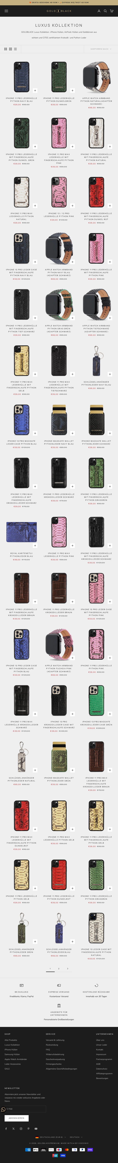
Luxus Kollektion (12, 1044)
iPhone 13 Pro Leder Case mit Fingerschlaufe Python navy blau (21, 273)
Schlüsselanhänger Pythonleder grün (21, 950)
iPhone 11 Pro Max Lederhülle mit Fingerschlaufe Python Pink (59, 158)
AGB (98, 1064)
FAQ (48, 1049)
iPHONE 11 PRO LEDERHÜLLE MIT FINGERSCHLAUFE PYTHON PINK (96, 273)
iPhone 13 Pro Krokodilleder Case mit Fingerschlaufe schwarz (59, 725)
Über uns (100, 1040)
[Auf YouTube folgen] (36, 1128)
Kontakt (99, 1049)
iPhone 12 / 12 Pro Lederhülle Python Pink (59, 214)
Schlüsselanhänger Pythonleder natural (21, 779)
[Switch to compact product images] (15, 49)
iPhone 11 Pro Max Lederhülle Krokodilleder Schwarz (21, 725)
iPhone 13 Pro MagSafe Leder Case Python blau (21, 442)
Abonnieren (16, 1118)
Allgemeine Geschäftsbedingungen (61, 1068)
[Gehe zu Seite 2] (67, 968)
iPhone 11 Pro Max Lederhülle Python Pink (59, 554)
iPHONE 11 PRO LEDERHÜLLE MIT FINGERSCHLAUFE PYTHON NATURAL (96, 157)
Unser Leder (101, 1044)
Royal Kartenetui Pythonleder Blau (21, 554)
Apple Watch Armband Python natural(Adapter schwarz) (96, 101)
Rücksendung (52, 1044)
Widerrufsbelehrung (55, 1054)
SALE (7, 1068)
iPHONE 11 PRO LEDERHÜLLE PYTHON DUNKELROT (59, 897)
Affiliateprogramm (104, 1073)
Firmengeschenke (53, 1064)
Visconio (83, 1143)
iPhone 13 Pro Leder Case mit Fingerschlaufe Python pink (96, 612)
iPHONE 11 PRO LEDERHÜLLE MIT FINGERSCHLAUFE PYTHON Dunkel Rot (96, 216)
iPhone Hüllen (11, 1049)
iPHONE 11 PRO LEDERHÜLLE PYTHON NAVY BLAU (21, 99)
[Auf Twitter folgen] (13, 1128)
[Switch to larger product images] (5, 49)
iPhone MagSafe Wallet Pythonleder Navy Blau (59, 442)
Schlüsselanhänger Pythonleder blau (59, 950)
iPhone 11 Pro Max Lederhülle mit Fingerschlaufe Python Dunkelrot (21, 841)
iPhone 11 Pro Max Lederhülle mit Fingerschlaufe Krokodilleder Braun (96, 782)
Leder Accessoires (13, 1064)
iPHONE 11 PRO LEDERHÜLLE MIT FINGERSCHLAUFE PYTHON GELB (96, 840)
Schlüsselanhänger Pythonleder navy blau (96, 383)
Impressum (101, 1054)
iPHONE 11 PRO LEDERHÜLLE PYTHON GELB (21, 897)
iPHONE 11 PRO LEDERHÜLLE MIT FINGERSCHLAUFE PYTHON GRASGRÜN (96, 497)
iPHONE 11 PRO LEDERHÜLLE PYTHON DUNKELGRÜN (59, 99)
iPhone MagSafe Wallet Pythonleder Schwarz (96, 442)
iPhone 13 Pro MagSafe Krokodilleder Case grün (96, 723)
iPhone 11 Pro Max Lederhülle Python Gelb (59, 838)
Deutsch (75, 1137)
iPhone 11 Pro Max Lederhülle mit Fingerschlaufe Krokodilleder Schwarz (22, 498)
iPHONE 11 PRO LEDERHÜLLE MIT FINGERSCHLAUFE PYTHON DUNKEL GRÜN (21, 157)
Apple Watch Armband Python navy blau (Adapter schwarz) (59, 273)
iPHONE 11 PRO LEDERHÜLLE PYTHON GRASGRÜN (96, 897)
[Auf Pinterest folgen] (28, 1128)
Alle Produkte (11, 1040)
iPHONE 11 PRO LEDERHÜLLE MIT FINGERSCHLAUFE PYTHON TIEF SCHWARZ (21, 329)
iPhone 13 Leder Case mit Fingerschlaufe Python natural (96, 952)
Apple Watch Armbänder (16, 1059)
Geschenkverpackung (55, 1059)
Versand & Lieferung (55, 1040)
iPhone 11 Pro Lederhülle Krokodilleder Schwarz (59, 495)
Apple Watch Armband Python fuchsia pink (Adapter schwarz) (59, 669)
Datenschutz (101, 1068)
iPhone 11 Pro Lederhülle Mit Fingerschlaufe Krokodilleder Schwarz (96, 556)
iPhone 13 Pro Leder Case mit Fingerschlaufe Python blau (21, 669)
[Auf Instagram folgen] (21, 1128)
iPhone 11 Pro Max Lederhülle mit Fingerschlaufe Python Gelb (21, 386)
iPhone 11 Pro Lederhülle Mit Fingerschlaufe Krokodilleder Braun (21, 612)
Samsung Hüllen (12, 1054)
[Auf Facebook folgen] (6, 1128)
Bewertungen (102, 1078)
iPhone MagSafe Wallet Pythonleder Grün (59, 779)
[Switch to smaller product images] (10, 49)
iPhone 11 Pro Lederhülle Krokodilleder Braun (59, 610)
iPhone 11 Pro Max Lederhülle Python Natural (21, 216)
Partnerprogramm (104, 1059)
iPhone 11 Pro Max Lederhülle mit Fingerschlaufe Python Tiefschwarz (59, 386)
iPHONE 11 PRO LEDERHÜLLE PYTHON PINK (96, 667)
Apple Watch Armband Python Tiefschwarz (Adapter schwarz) (96, 329)
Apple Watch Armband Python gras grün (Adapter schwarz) (59, 329)
